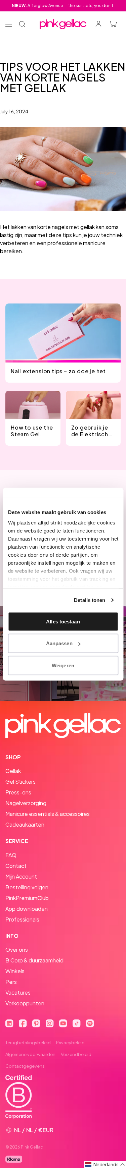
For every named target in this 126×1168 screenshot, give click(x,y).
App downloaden (26, 908)
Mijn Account (21, 876)
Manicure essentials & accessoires (47, 813)
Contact (16, 865)
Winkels (15, 971)
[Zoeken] (22, 24)
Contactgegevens (25, 1066)
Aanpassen (59, 643)
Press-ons (18, 792)
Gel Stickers (20, 781)
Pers (11, 981)
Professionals (22, 919)
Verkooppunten (24, 1003)
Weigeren (63, 665)
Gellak (13, 770)
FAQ (10, 854)
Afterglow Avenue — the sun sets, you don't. (63, 5)
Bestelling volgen (26, 887)
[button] (105, 1164)
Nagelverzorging (25, 803)
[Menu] (8, 24)
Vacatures (18, 992)
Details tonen (89, 600)
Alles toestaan (63, 621)
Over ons (16, 949)
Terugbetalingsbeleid (28, 1042)
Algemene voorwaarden (30, 1054)
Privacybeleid (70, 1042)
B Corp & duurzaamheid (34, 960)
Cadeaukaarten (24, 824)
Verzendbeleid (76, 1054)
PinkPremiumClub (27, 897)
